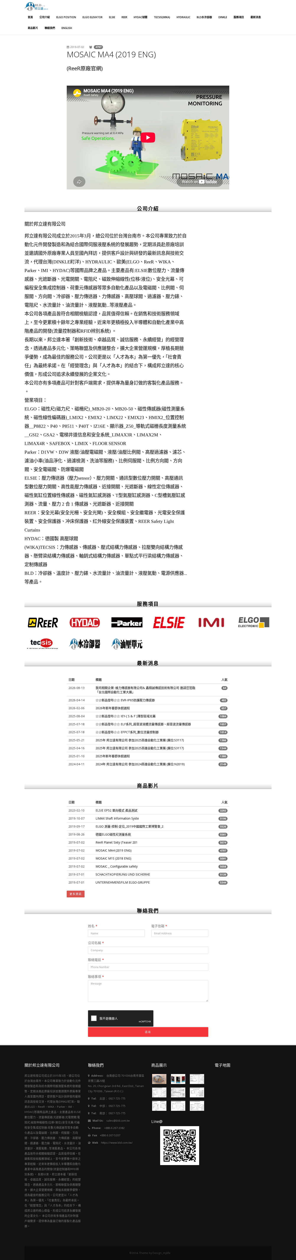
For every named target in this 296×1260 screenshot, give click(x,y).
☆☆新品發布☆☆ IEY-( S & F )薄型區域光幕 (126, 716)
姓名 (92, 926)
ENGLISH (67, 28)
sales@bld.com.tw (118, 1120)
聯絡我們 (50, 28)
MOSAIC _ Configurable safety (117, 866)
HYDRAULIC (183, 17)
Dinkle (222, 17)
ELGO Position (66, 17)
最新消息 (255, 17)
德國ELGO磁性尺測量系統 (113, 834)
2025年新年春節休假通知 (113, 756)
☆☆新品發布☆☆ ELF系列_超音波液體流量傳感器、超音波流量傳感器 (143, 724)
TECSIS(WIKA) (162, 17)
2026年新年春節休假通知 (113, 708)
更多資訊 (76, 894)
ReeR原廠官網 (84, 68)
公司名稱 (96, 943)
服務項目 (239, 17)
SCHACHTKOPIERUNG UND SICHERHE (123, 874)
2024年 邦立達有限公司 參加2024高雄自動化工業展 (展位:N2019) (140, 764)
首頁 (30, 17)
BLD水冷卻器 (204, 17)
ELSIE (112, 17)
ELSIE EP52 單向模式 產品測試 (116, 810)
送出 (148, 1032)
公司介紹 (44, 17)
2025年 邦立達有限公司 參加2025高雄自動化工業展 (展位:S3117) (140, 740)
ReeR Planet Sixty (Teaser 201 (117, 842)
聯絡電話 (96, 959)
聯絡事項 (96, 976)
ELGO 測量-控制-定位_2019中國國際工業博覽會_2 (129, 826)
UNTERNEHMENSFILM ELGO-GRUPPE (123, 882)
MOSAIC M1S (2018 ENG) (113, 858)
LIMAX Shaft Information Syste (117, 818)
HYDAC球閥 (140, 17)
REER (124, 17)
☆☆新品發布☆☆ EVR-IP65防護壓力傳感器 (125, 700)
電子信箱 (159, 926)
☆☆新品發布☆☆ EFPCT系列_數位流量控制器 (127, 732)
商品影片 (33, 28)
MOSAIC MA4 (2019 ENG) (111, 54)
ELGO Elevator (92, 17)
